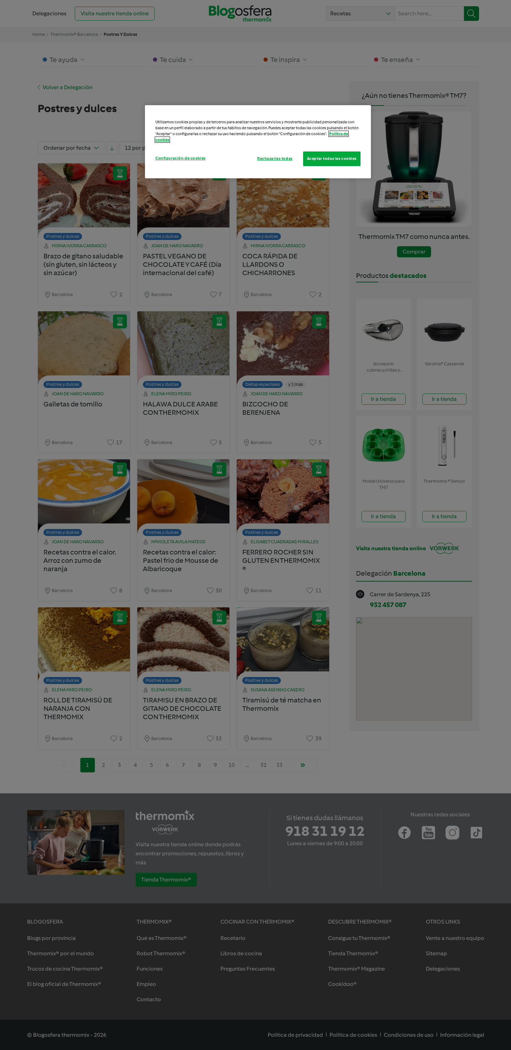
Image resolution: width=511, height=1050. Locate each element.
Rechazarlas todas (275, 158)
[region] (258, 141)
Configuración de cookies (180, 158)
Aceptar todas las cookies (332, 158)
